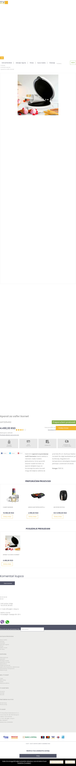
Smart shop (3, 703)
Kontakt (2, 693)
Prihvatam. (70, 762)
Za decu (2, 649)
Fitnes (32, 63)
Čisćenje (2, 643)
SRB (2, 58)
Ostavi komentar (8, 583)
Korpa (1, 681)
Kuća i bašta (42, 63)
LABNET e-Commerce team (44, 743)
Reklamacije (3, 670)
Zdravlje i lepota (21, 63)
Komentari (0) (52, 430)
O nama (2, 691)
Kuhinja (2, 641)
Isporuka (2, 659)
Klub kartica (3, 664)
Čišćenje (52, 63)
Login (1, 678)
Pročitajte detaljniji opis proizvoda (9, 435)
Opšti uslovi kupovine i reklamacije (9, 667)
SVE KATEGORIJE (7, 63)
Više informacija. (56, 762)
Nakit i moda (3, 647)
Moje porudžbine (4, 683)
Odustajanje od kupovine (7, 668)
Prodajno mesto (4, 660)
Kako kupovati (4, 657)
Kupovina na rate (5, 662)
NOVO (73, 62)
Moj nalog (3, 680)
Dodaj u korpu (63, 428)
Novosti (2, 694)
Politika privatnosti (5, 665)
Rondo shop (3, 704)
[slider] (21, 430)
